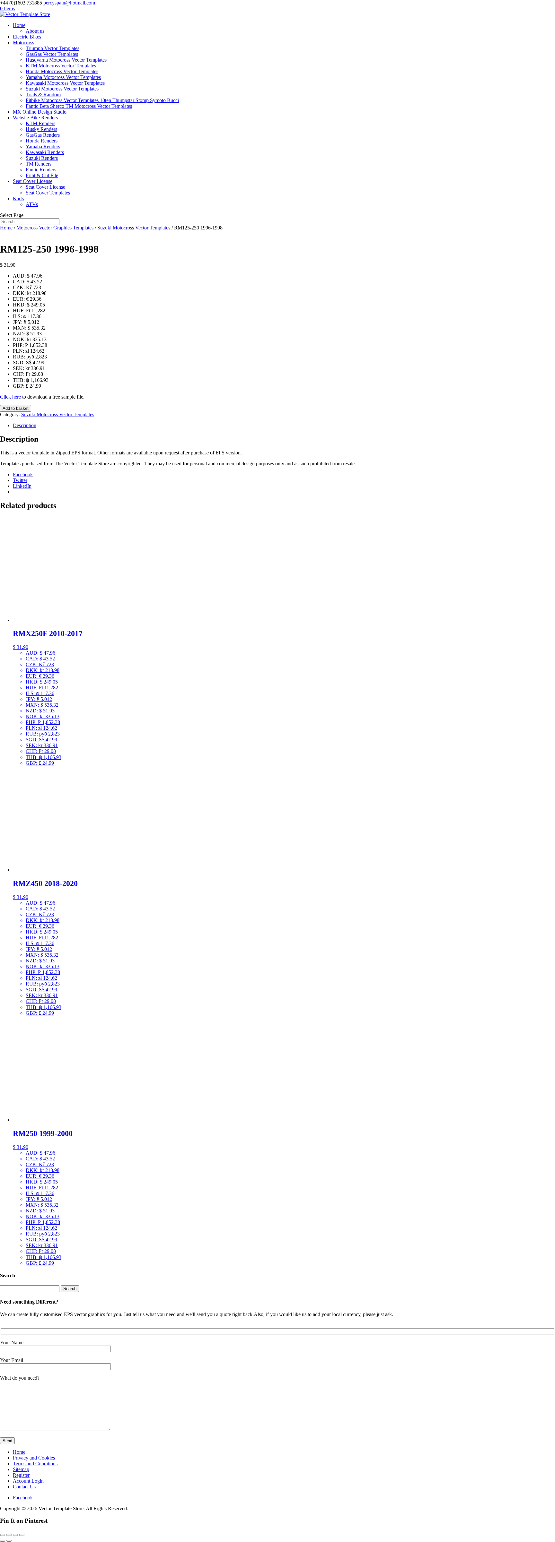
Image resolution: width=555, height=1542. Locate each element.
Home (19, 25)
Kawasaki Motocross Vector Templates (65, 83)
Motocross (23, 42)
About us (35, 31)
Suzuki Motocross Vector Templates (62, 88)
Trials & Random (43, 94)
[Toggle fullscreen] (9, 1535)
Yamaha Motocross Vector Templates (63, 77)
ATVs (32, 204)
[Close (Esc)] (21, 1535)
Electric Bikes (27, 36)
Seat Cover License (32, 181)
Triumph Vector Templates (52, 48)
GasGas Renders (43, 135)
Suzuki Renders (42, 158)
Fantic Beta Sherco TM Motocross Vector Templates (79, 106)
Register (21, 1475)
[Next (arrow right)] (9, 1541)
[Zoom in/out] (2, 1535)
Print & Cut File (42, 175)
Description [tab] (24, 425)
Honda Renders (41, 140)
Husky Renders (41, 129)
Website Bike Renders (35, 117)
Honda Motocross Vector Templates (62, 71)
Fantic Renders (41, 169)
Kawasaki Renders (45, 152)
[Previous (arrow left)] (2, 1541)
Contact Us (24, 1486)
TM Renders (38, 164)
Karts (18, 198)
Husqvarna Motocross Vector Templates (66, 60)
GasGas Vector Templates (52, 54)
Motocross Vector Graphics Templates (54, 227)
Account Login (28, 1481)
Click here (10, 397)
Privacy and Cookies (34, 1457)
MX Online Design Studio (39, 112)
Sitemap (21, 1469)
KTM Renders (40, 123)
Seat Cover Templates (48, 192)
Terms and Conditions (35, 1463)
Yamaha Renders (43, 146)
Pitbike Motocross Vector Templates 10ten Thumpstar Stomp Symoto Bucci (102, 100)
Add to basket (16, 408)
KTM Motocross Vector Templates (61, 65)
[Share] (15, 1535)
